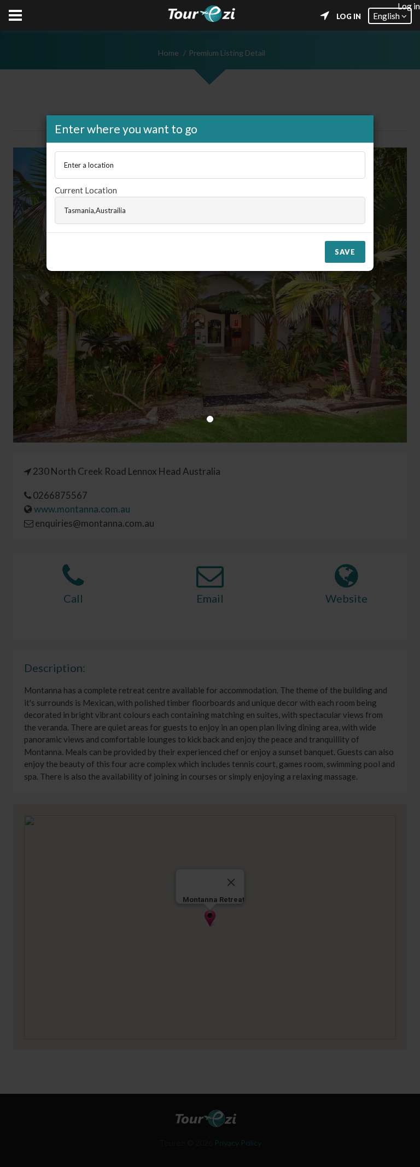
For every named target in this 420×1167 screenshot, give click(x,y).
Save (345, 251)
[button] (390, 16)
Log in (348, 16)
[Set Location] (324, 16)
